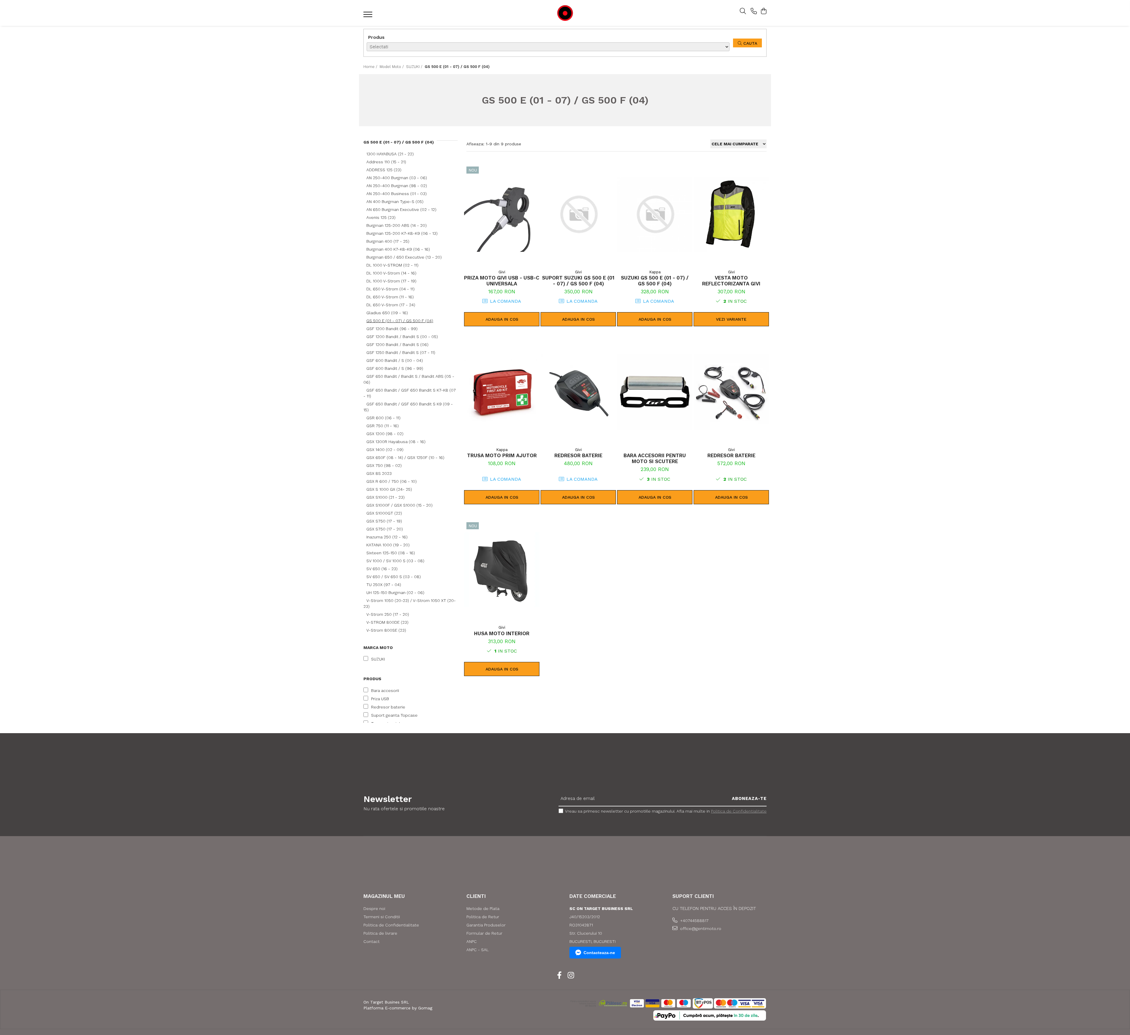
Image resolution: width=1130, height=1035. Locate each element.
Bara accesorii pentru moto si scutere (655, 458)
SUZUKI (378, 659)
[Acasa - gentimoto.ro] (565, 13)
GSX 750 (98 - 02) (384, 465)
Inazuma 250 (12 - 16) (387, 537)
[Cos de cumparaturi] (763, 11)
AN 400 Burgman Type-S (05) (394, 201)
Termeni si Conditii (381, 916)
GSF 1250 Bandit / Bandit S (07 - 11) (400, 352)
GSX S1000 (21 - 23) (385, 497)
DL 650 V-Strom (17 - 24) (390, 304)
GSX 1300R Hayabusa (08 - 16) (396, 441)
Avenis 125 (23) (381, 217)
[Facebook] (559, 975)
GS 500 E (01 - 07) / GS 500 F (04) (399, 320)
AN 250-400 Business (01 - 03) (396, 193)
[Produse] (368, 16)
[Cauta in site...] (743, 11)
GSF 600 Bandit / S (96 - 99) (394, 368)
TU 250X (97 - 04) (383, 584)
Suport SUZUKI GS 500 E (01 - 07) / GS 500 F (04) (578, 281)
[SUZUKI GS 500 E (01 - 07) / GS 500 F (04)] (654, 214)
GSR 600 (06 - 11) (383, 417)
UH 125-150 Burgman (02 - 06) (395, 592)
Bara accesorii (385, 690)
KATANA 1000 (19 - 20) (388, 545)
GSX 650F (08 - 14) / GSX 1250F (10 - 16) (405, 457)
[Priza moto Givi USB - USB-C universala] (501, 214)
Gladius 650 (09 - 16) (387, 312)
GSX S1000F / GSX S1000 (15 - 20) (399, 505)
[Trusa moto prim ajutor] (501, 392)
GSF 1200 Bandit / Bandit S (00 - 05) (402, 336)
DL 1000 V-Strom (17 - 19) (391, 281)
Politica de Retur (482, 916)
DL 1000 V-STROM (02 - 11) (392, 265)
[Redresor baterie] (578, 392)
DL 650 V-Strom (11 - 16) (390, 296)
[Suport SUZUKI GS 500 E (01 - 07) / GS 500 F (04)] (578, 214)
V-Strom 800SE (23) (386, 630)
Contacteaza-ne (599, 952)
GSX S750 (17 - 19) (384, 521)
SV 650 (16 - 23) (382, 568)
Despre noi (374, 908)
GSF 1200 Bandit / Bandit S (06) (397, 344)
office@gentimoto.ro (700, 928)
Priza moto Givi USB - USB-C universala (501, 281)
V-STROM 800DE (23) (387, 622)
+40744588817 (694, 920)
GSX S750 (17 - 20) (384, 529)
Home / (370, 66)
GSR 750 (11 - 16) (382, 425)
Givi (501, 272)
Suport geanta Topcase (394, 715)
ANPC (471, 941)
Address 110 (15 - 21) (386, 161)
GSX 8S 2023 (379, 473)
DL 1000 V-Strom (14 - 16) (391, 273)
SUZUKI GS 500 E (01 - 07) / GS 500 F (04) (655, 281)
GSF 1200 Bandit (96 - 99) (392, 328)
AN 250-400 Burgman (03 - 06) (396, 177)
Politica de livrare (380, 933)
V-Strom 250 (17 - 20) (387, 614)
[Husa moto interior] (501, 570)
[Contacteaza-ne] (754, 11)
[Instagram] (571, 975)
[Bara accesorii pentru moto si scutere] (654, 392)
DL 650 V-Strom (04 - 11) (390, 289)
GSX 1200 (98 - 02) (384, 433)
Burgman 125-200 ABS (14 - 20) (396, 225)
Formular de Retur (484, 933)
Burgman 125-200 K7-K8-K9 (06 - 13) (402, 233)
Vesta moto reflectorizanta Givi (731, 281)
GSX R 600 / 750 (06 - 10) (391, 481)
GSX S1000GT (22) (384, 513)
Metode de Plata (482, 908)
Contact (371, 941)
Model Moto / (392, 66)
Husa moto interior (501, 633)
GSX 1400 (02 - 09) (384, 449)
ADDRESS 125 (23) (383, 169)
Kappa (655, 272)
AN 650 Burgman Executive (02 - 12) (401, 209)
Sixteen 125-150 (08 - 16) (390, 552)
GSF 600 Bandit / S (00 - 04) (394, 360)
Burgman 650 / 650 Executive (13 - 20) (404, 257)
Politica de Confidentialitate (739, 811)
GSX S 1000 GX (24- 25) (389, 489)
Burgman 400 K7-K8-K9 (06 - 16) (398, 249)
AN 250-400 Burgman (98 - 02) (396, 185)
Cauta (749, 43)
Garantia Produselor (486, 925)
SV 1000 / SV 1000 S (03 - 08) (395, 560)
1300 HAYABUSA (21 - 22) (390, 154)
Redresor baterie (388, 707)
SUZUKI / (414, 66)
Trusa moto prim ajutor (502, 455)
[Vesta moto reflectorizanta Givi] (731, 214)
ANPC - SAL (477, 949)
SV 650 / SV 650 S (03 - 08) (393, 576)
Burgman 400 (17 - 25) (387, 241)
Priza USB (380, 698)
